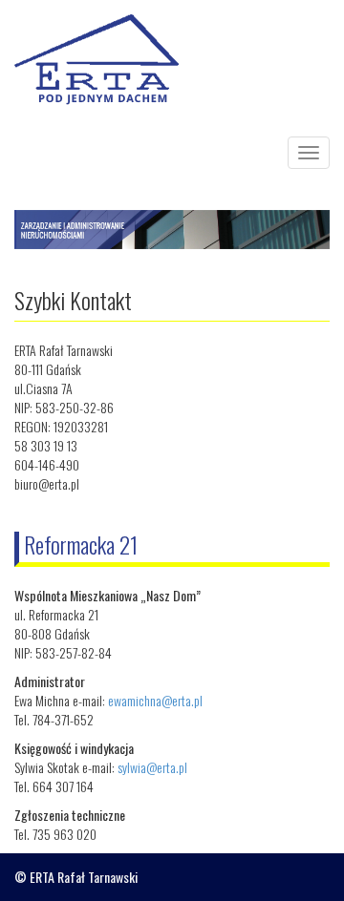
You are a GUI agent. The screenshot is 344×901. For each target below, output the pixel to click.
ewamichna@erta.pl (155, 700)
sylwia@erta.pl (152, 767)
